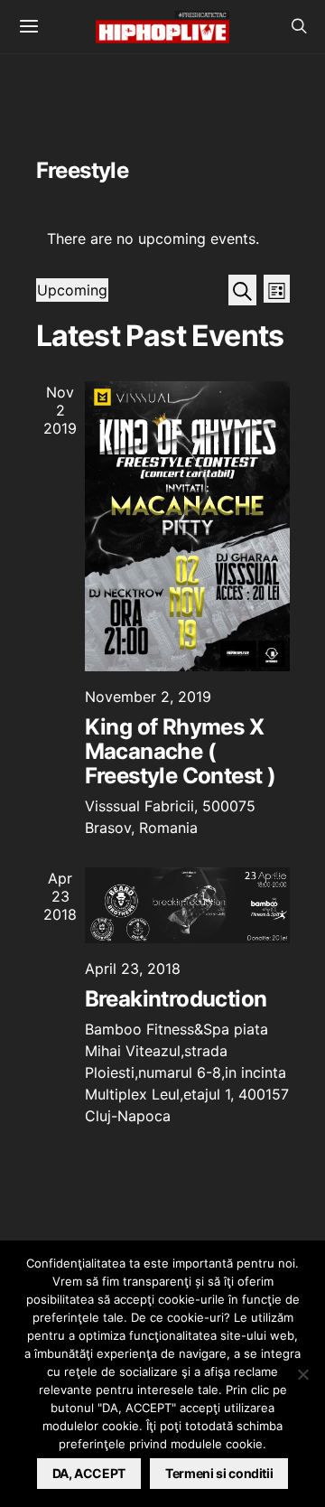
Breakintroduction (176, 999)
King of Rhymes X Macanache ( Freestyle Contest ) (180, 751)
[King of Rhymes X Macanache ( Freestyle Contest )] (187, 526)
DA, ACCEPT (89, 1473)
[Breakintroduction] (187, 905)
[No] (302, 1374)
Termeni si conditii (219, 1473)
